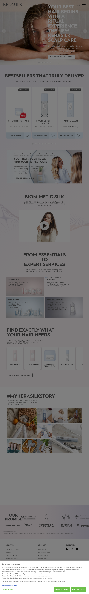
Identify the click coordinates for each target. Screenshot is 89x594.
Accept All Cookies (61, 589)
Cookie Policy (7, 585)
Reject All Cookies (78, 589)
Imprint (14, 585)
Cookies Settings (7, 589)
